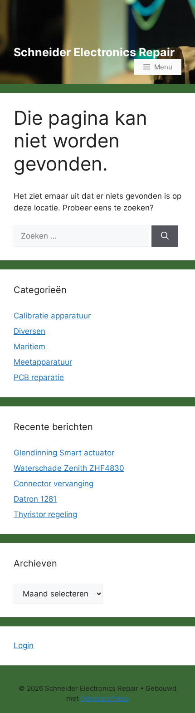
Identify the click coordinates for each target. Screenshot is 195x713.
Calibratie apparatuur (52, 315)
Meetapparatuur (43, 361)
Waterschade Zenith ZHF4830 (69, 468)
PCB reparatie (39, 377)
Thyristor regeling (45, 514)
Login (24, 645)
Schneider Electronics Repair (94, 52)
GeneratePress (104, 698)
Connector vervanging (53, 483)
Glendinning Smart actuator (64, 452)
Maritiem (29, 346)
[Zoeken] (164, 236)
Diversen (29, 331)
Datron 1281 (35, 498)
